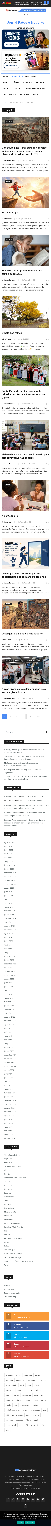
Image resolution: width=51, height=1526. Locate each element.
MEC (7, 1415)
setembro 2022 (10, 1021)
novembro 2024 (10, 922)
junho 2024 (8, 941)
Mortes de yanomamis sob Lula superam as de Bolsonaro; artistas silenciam (22, 764)
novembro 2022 (10, 1013)
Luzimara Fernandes (9, 160)
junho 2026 (8, 850)
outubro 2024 (9, 926)
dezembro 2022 (10, 1009)
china (29, 1385)
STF (27, 1425)
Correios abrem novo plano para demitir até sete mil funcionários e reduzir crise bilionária (24, 757)
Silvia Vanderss (7, 219)
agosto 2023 (9, 979)
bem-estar (42, 1380)
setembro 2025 (10, 884)
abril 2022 (8, 1040)
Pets (6, 1231)
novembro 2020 (10, 1104)
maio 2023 (8, 990)
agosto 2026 (9, 842)
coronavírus (10, 1390)
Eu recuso (30, 1522)
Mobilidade (8, 1219)
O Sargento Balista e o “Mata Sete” (22, 633)
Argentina (9, 1380)
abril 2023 (8, 994)
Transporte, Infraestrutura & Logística (18, 1261)
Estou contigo (10, 212)
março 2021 (8, 1089)
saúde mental (11, 1425)
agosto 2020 (9, 1115)
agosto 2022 (9, 1024)
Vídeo (35, 94)
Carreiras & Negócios (35, 88)
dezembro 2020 (10, 1100)
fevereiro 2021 (9, 1093)
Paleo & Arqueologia (12, 1223)
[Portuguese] (6, 3)
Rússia (28, 1420)
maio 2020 (8, 1127)
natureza (36, 1415)
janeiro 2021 (9, 1096)
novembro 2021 (10, 1059)
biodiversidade (11, 1385)
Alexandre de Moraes (13, 1375)
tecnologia (35, 1425)
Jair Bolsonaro (35, 1410)
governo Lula (24, 1405)
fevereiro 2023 (9, 1002)
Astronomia (32, 1380)
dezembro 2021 (10, 1055)
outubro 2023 (9, 971)
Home (5, 76)
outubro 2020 (9, 1108)
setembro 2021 (10, 1066)
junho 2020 (8, 1123)
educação (19, 1400)
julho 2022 (8, 1028)
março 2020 (8, 1134)
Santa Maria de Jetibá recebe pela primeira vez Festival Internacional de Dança (23, 394)
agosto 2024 (9, 933)
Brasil (22, 1385)
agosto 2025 (9, 888)
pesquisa (19, 1420)
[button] (45, 2)
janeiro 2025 (9, 914)
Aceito (20, 1522)
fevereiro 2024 (9, 956)
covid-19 (20, 1390)
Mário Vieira (6, 339)
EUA (15, 1405)
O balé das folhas (12, 333)
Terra (44, 1425)
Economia (27, 82)
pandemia (9, 1420)
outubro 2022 (9, 1017)
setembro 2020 (10, 1112)
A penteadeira (10, 516)
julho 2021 (8, 1074)
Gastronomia (9, 94)
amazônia (28, 1375)
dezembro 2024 (10, 918)
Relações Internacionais (13, 1238)
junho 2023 (8, 986)
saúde (36, 1420)
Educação (16, 76)
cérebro (16, 1395)
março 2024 (8, 952)
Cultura (8, 181)
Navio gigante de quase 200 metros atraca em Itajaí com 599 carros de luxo (24, 751)
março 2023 (8, 998)
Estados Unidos (40, 1400)
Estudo (8, 1405)
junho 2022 (8, 1032)
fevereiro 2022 (9, 1047)
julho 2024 (8, 937)
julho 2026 (8, 846)
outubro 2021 (9, 1062)
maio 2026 (8, 854)
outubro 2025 (9, 880)
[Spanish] (9, 3)
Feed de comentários (12, 1293)
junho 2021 (8, 1077)
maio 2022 (8, 1036)
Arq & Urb (24, 94)
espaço (28, 1400)
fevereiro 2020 (9, 1138)
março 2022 (8, 1043)
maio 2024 (8, 945)
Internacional (9, 1208)
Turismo (17, 360)
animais (37, 1375)
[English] (3, 3)
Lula (44, 1410)
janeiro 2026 (9, 869)
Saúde (5, 82)
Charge (7, 1170)
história (35, 1405)
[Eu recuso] (48, 1518)
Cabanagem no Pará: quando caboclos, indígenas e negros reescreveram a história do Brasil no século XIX (24, 151)
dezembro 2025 (10, 873)
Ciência (15, 82)
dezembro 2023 (10, 964)
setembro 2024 (10, 930)
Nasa (28, 1415)
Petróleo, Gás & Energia (13, 1227)
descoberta (26, 1395)
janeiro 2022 (9, 1051)
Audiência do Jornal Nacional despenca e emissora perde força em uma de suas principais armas (24, 823)
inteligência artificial (13, 1410)
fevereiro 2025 (9, 911)
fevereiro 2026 (9, 865)
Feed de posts (9, 1289)
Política (40, 82)
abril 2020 (8, 1131)
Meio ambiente (32, 76)
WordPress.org (10, 1297)
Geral (18, 88)
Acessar (7, 1285)
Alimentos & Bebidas (12, 1155)
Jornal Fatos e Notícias (25, 22)
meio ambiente (17, 1415)
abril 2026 (8, 857)
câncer (8, 1395)
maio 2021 (8, 1081)
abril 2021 (8, 1085)
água (7, 1430)
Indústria (18, 661)
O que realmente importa (33, 796)
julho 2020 (8, 1119)
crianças (29, 1390)
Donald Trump (39, 1395)
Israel (25, 1410)
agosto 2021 (9, 1070)
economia (9, 1400)
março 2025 (8, 907)
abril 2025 (8, 903)
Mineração (8, 1216)
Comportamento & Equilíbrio (15, 1178)
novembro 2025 (10, 876)
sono (20, 1425)
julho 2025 (8, 892)
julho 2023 (8, 983)
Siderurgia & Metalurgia (13, 1253)
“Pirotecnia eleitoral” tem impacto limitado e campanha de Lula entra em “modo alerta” (25, 777)
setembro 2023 (10, 975)
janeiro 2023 (9, 1005)
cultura (38, 1390)
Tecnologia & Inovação (32, 661)
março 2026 (8, 861)
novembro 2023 (10, 967)
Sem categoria (10, 1250)
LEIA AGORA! (11, 45)
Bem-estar (8, 1162)
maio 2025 (8, 899)
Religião (7, 1242)
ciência (36, 1385)
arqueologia (20, 1380)
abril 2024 (8, 948)
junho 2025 (8, 895)
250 (30, 716)
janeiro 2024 (9, 960)
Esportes (7, 88)
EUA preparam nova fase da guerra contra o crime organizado (23, 771)
